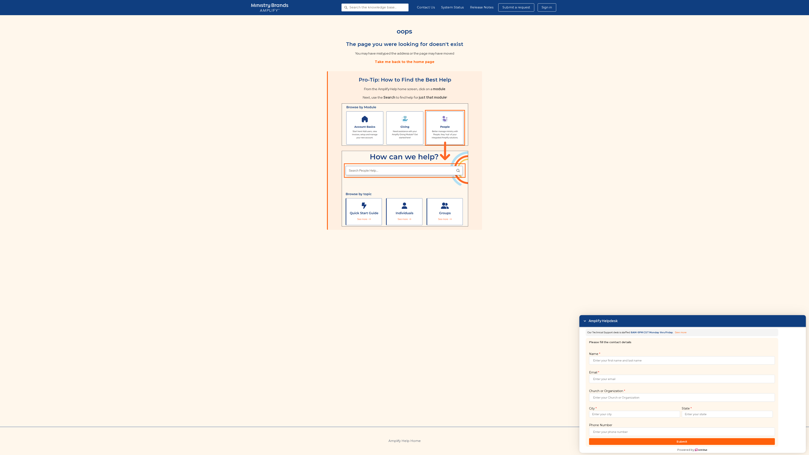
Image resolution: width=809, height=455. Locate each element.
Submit (681, 441)
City (593, 408)
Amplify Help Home (404, 441)
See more (681, 332)
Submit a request (516, 7)
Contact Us (426, 7)
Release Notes (481, 7)
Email (594, 372)
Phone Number (600, 425)
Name (594, 354)
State (687, 408)
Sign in (547, 7)
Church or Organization (607, 391)
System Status (452, 7)
